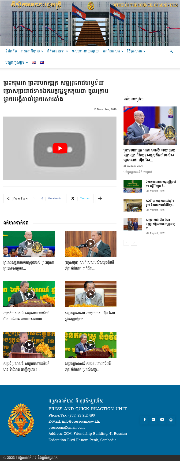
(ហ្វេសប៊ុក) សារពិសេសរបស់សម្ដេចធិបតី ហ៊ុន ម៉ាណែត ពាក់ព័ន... (89, 266)
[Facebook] (144, 420)
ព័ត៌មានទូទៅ (56, 51)
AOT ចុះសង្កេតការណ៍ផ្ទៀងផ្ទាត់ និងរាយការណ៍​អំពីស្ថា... (160, 203)
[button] (171, 51)
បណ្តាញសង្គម (15, 62)
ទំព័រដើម (11, 51)
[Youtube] (162, 420)
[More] (100, 198)
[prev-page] (126, 243)
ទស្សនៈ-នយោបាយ (85, 51)
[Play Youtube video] (59, 148)
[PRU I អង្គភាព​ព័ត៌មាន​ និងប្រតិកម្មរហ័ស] (90, 23)
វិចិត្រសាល (134, 51)
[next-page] (134, 243)
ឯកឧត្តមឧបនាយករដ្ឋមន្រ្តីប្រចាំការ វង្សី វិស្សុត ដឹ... (161, 184)
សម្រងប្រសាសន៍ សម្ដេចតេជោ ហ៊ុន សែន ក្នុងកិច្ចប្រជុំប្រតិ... (90, 316)
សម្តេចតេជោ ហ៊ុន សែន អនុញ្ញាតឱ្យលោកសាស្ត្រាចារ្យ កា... (160, 224)
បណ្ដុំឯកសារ (111, 51)
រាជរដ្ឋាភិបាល (30, 51)
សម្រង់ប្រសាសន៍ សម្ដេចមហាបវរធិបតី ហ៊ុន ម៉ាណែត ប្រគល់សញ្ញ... (88, 367)
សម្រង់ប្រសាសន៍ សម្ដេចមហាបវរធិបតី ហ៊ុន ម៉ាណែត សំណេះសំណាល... (26, 316)
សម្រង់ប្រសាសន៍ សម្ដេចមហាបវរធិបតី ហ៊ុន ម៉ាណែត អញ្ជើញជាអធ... (26, 367)
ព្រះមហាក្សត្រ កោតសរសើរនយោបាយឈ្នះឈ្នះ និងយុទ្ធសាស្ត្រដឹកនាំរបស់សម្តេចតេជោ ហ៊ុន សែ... (149, 155)
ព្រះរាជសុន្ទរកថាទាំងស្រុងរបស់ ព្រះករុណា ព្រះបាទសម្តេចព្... (28, 266)
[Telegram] (153, 420)
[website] (170, 420)
